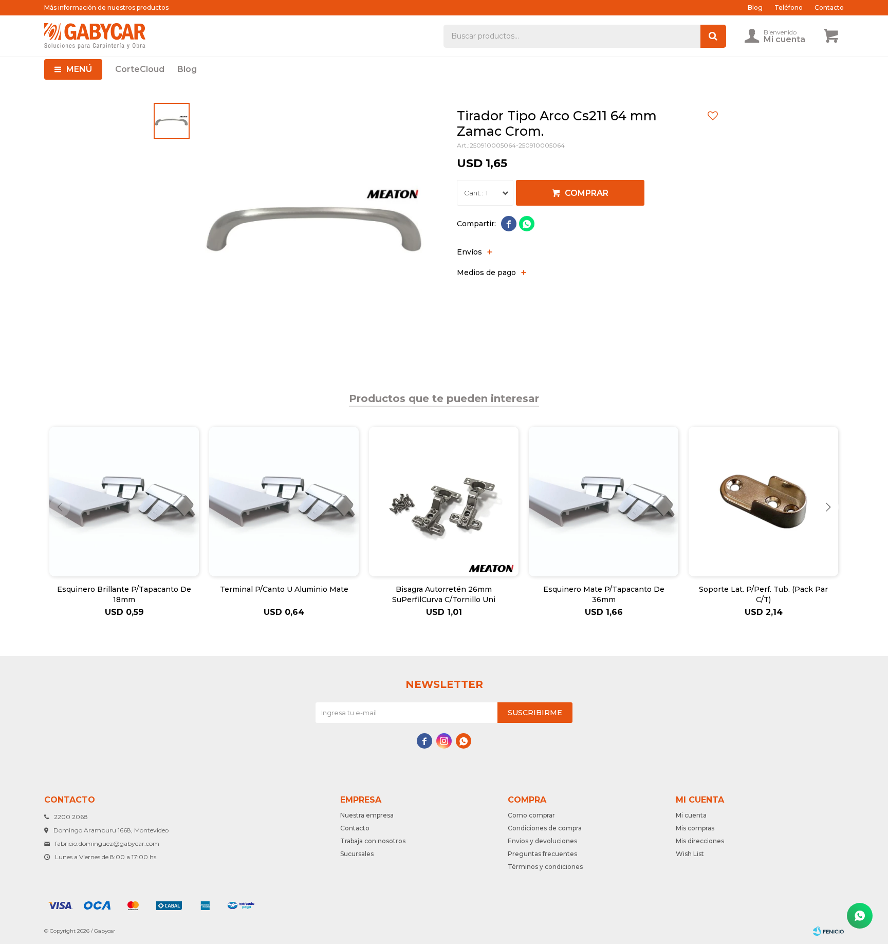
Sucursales (357, 854)
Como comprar (531, 815)
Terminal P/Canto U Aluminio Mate (284, 589)
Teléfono (788, 7)
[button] (828, 507)
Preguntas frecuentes (542, 854)
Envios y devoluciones (542, 841)
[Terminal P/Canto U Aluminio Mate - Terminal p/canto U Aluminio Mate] (284, 501)
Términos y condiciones (545, 866)
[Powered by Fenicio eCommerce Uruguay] (828, 931)
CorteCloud (139, 69)
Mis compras (695, 828)
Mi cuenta (691, 815)
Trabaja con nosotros (372, 841)
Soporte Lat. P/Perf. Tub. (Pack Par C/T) (763, 594)
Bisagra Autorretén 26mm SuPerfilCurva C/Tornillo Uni (443, 594)
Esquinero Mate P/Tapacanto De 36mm (603, 594)
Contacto (829, 7)
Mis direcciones (700, 841)
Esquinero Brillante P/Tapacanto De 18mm (124, 594)
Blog (187, 69)
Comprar (586, 193)
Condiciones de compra (545, 828)
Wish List (690, 854)
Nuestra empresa (367, 815)
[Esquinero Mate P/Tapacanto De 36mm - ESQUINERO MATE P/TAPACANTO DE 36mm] (603, 501)
